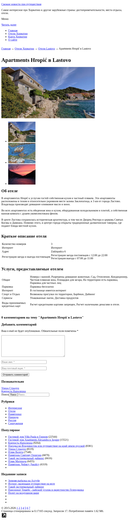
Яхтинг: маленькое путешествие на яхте (31, 483)
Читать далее (8, 24)
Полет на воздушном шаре (23, 492)
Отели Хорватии (18, 33)
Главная (12, 30)
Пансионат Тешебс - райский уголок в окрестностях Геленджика (46, 489)
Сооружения (15, 423)
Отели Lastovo (46, 48)
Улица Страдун (10, 388)
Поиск (5, 394)
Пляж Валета (15, 452)
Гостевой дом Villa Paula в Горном (28, 436)
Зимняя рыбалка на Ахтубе (24, 480)
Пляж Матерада (17, 461)
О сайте (12, 39)
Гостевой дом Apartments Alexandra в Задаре (33, 439)
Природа (13, 417)
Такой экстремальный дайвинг (26, 458)
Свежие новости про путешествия (21, 4)
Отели (12, 411)
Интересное (15, 408)
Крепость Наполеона (13, 391)
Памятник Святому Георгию (24, 455)
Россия (12, 420)
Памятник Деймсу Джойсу (23, 464)
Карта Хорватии (17, 36)
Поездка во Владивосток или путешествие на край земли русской (46, 445)
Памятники (14, 414)
